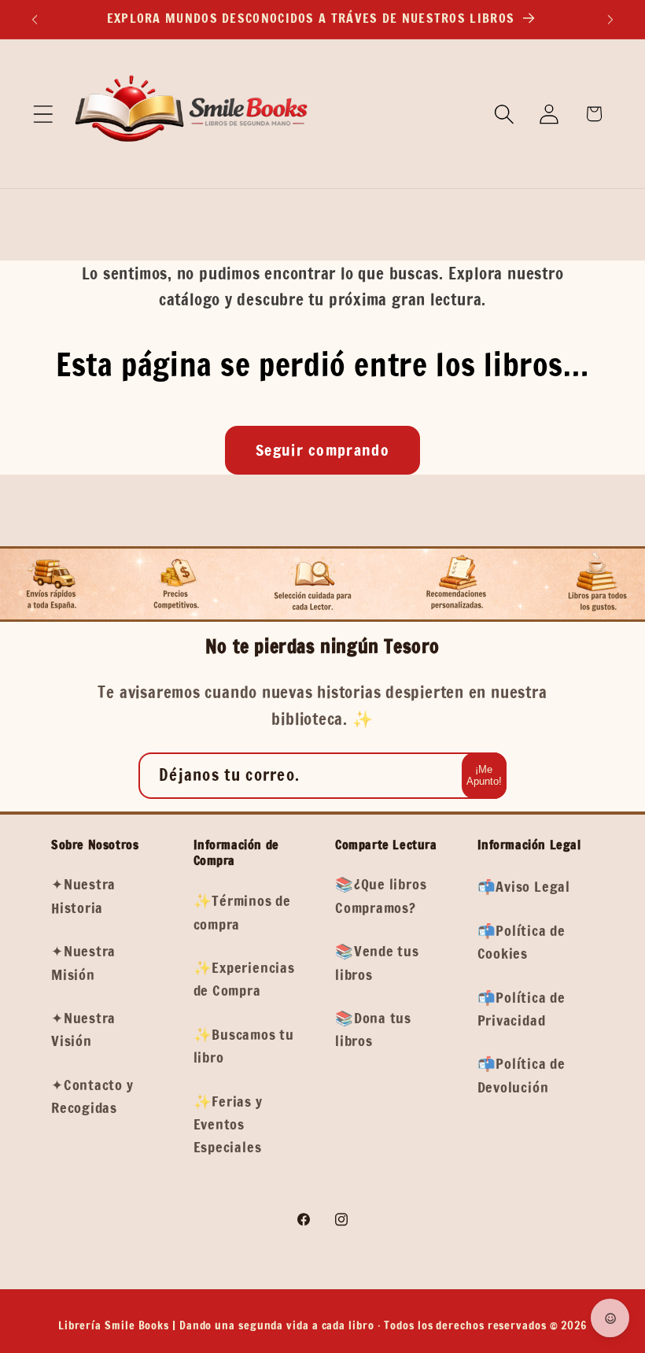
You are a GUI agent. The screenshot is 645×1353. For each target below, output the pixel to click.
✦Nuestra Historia (83, 895)
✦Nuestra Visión (83, 1029)
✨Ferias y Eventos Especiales (228, 1124)
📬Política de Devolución (521, 1074)
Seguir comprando (322, 449)
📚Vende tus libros (377, 962)
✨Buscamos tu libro (244, 1045)
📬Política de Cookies (521, 941)
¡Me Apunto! (484, 775)
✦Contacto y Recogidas (92, 1096)
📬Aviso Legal (523, 886)
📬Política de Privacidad (521, 1008)
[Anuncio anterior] (34, 19)
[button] (42, 113)
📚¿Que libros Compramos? (380, 895)
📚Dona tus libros (373, 1029)
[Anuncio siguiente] (610, 19)
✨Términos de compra (242, 911)
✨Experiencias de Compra (244, 978)
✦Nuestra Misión (83, 962)
